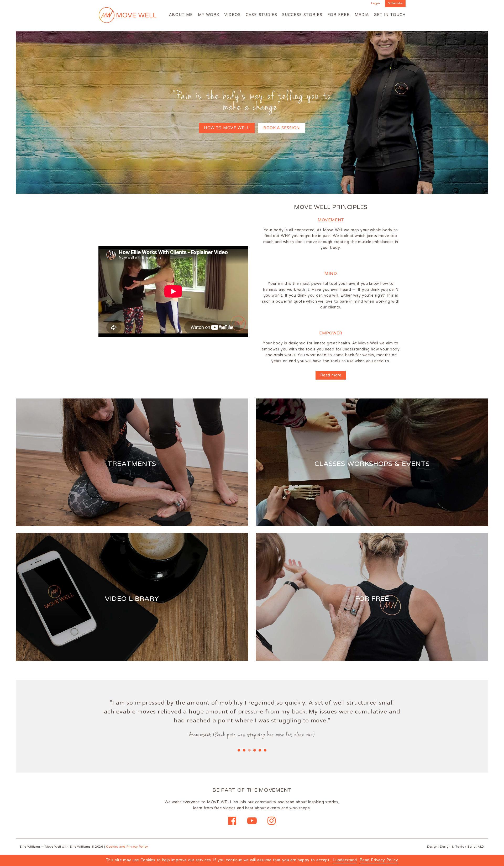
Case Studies (261, 15)
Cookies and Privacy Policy (127, 847)
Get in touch (390, 15)
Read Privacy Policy (379, 860)
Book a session (281, 128)
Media (362, 15)
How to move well (226, 128)
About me (181, 15)
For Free (338, 15)
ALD (481, 847)
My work (209, 15)
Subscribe (395, 3)
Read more (330, 375)
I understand (345, 860)
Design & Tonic (452, 847)
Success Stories (302, 15)
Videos (232, 15)
